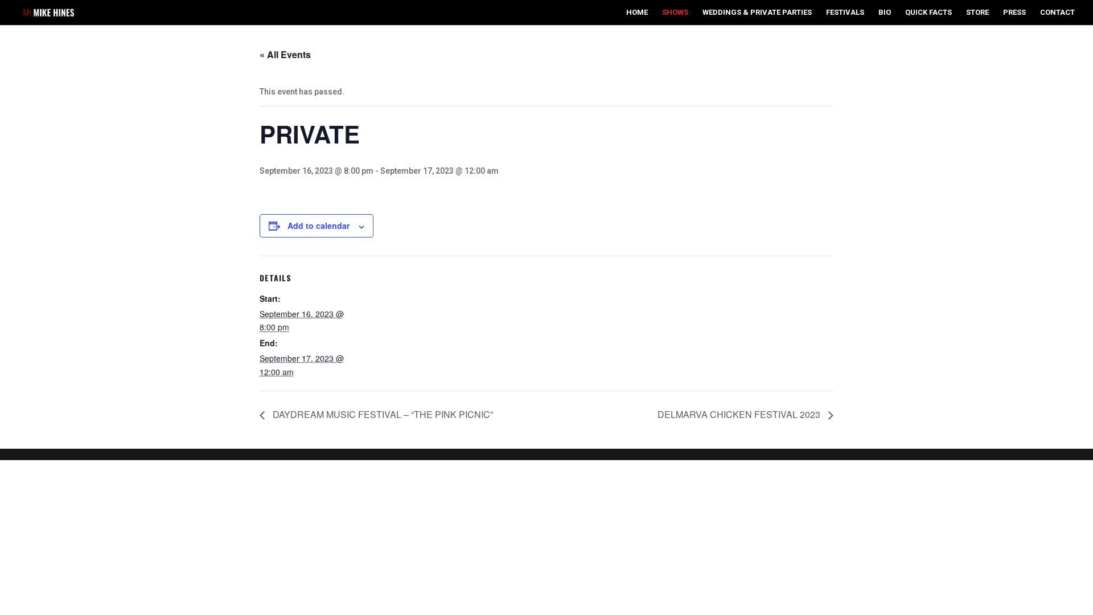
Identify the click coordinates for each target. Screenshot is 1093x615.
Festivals (845, 13)
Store (977, 13)
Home (637, 13)
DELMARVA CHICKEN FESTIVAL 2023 (740, 414)
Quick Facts (928, 13)
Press (1014, 13)
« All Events (285, 54)
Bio (884, 13)
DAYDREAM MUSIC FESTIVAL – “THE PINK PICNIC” (381, 414)
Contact (1057, 13)
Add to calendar (318, 225)
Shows (675, 13)
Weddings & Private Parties (757, 13)
